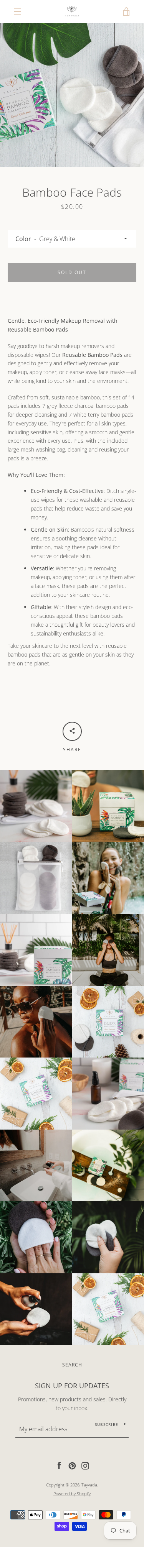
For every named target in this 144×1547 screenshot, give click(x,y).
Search (72, 1364)
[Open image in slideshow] (72, 95)
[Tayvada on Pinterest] (72, 1465)
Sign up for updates (72, 1385)
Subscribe (106, 1424)
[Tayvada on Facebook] (59, 1465)
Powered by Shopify (72, 1493)
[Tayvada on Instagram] (85, 1465)
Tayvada (89, 1485)
